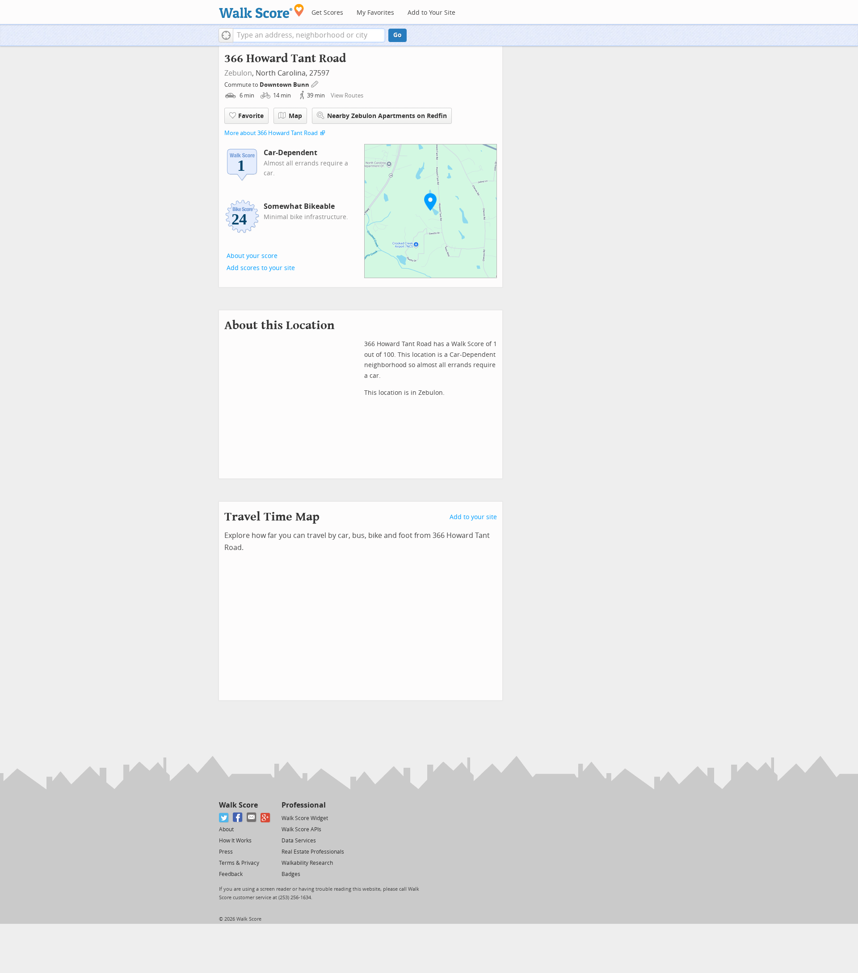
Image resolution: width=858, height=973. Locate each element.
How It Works (235, 841)
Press (226, 852)
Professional (304, 805)
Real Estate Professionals (313, 852)
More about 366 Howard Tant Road (271, 133)
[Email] (252, 817)
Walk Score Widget (305, 818)
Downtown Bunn (285, 84)
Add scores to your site (261, 268)
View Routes (347, 95)
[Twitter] (224, 817)
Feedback (231, 874)
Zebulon (238, 73)
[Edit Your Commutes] (315, 83)
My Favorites (375, 13)
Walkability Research (307, 863)
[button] (226, 35)
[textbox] (309, 35)
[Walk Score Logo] (261, 11)
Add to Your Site (431, 13)
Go (397, 35)
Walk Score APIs (301, 829)
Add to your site (473, 517)
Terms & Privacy (239, 863)
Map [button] (295, 116)
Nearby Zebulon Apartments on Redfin (387, 116)
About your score (252, 256)
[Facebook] (238, 817)
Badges (291, 874)
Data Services (299, 841)
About (226, 829)
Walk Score (238, 805)
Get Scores (327, 13)
